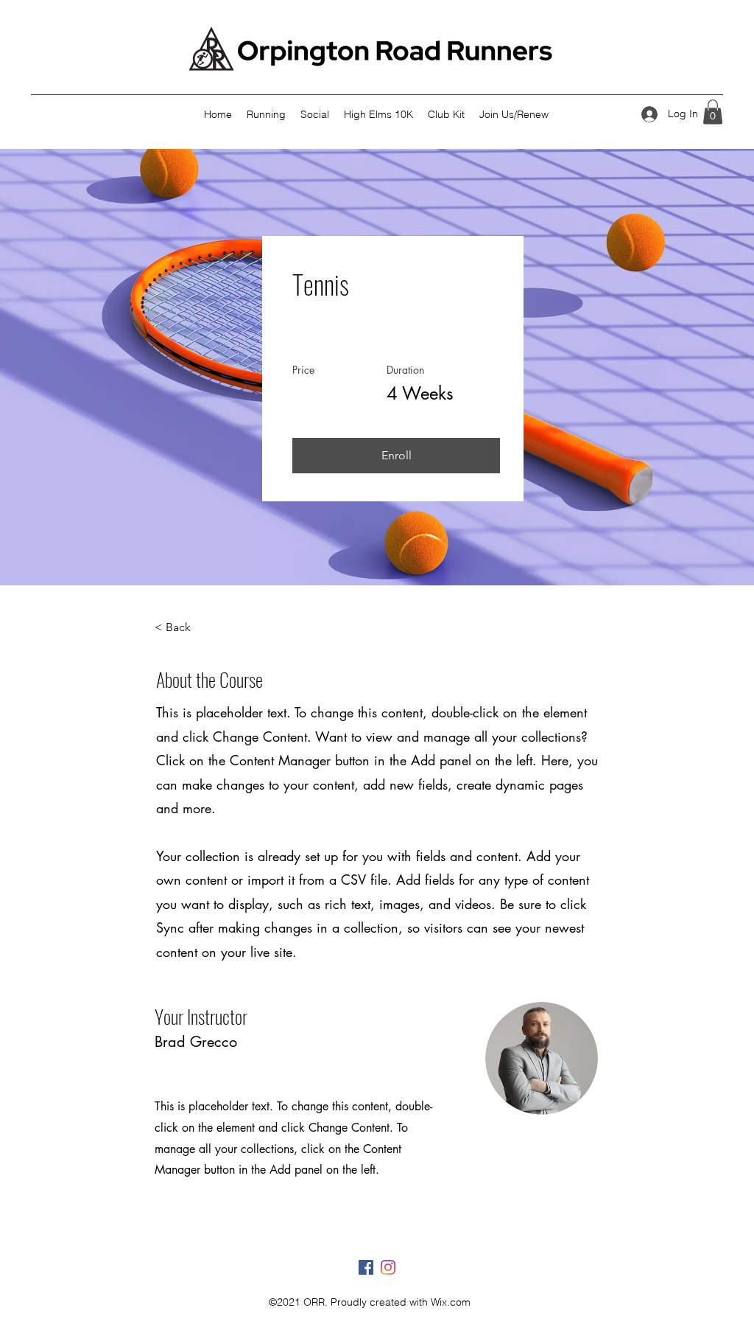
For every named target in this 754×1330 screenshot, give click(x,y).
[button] (712, 112)
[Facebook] (366, 1267)
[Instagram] (388, 1267)
